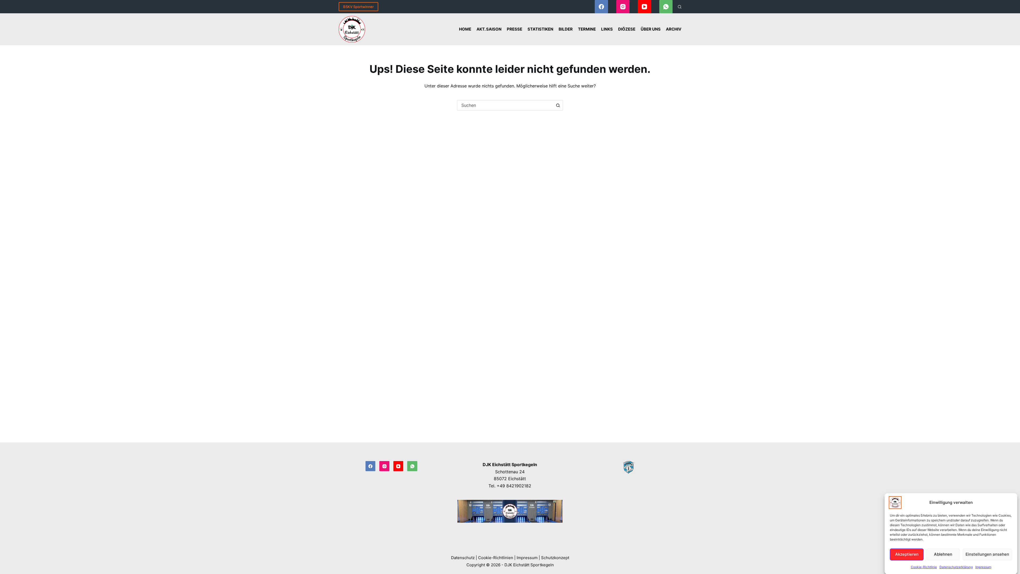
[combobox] (505, 105)
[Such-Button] (558, 105)
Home (465, 29)
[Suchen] (679, 7)
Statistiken (540, 29)
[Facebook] (601, 6)
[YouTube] (644, 6)
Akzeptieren (907, 554)
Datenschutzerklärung (956, 567)
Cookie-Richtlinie (924, 567)
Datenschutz (463, 557)
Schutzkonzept (555, 557)
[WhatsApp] (666, 6)
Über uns (651, 29)
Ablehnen (943, 554)
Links (607, 29)
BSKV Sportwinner (358, 7)
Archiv (673, 29)
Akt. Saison (489, 29)
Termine (587, 29)
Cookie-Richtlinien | (497, 557)
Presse (514, 29)
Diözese (626, 29)
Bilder (566, 29)
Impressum (983, 567)
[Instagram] (623, 6)
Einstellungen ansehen (987, 554)
